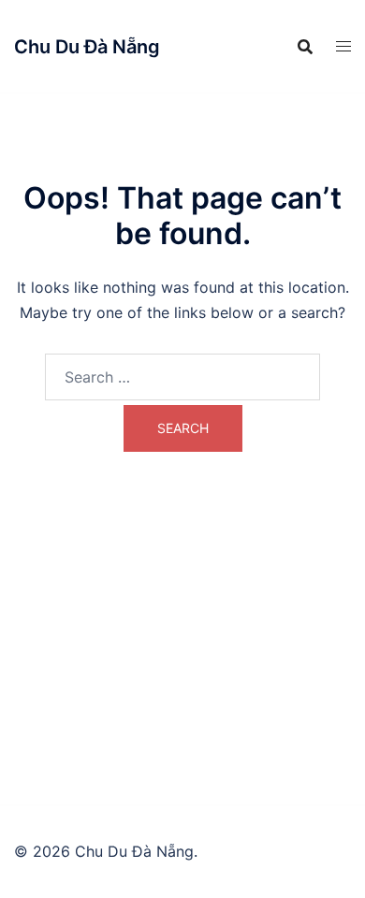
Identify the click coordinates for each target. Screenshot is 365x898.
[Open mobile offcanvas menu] (343, 46)
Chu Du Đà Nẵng (87, 47)
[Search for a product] (305, 46)
